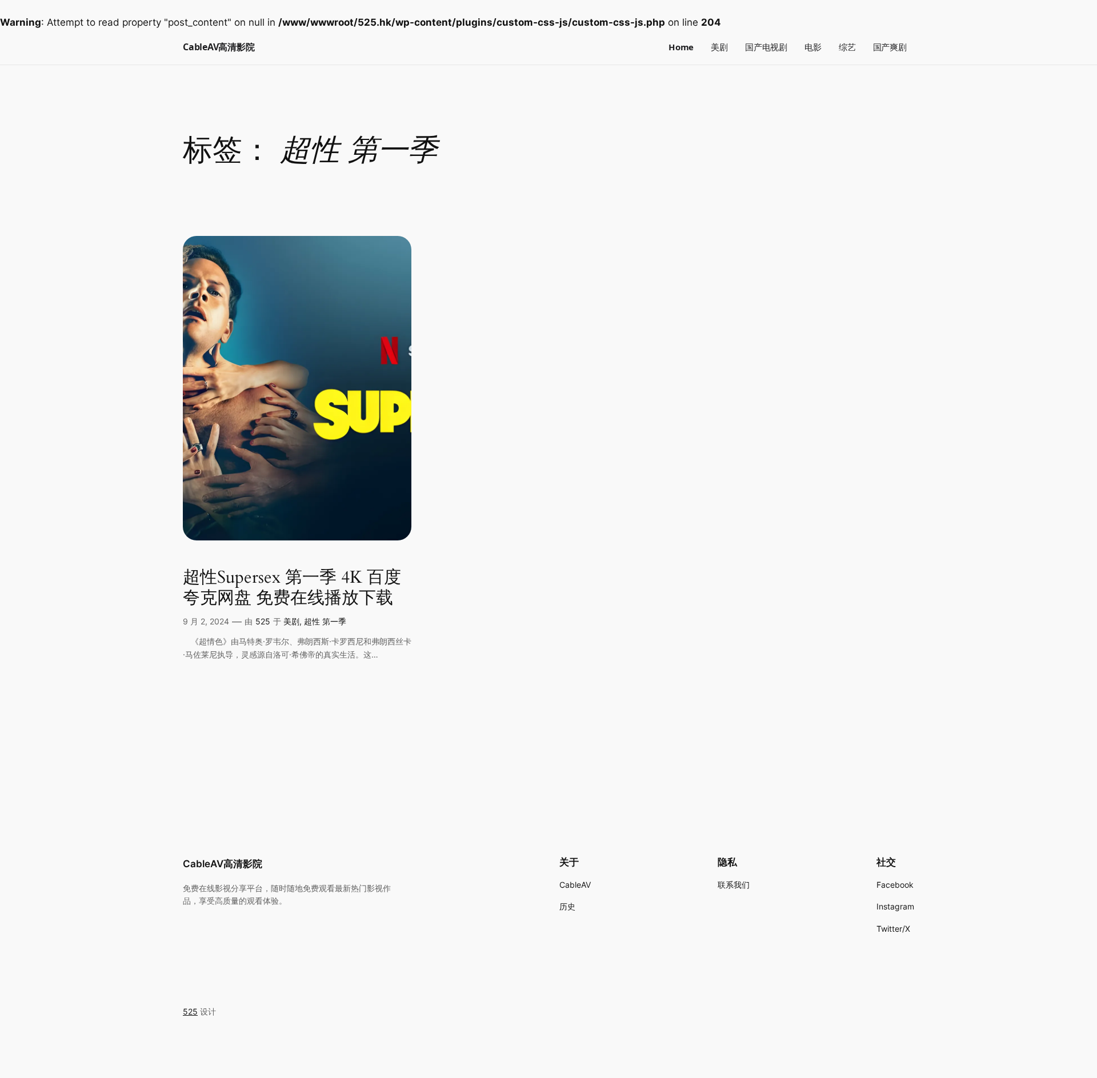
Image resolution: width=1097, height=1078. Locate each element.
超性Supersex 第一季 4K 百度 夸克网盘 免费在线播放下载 (292, 588)
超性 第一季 (325, 621)
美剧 (291, 621)
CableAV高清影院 (218, 47)
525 (262, 621)
